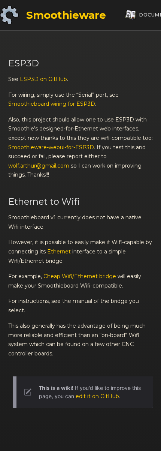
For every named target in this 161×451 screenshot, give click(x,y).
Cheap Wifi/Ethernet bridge (79, 276)
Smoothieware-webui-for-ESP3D (51, 147)
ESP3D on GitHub (43, 79)
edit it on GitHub (97, 396)
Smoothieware (66, 15)
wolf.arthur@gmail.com (38, 165)
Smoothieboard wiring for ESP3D (51, 103)
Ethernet (59, 251)
